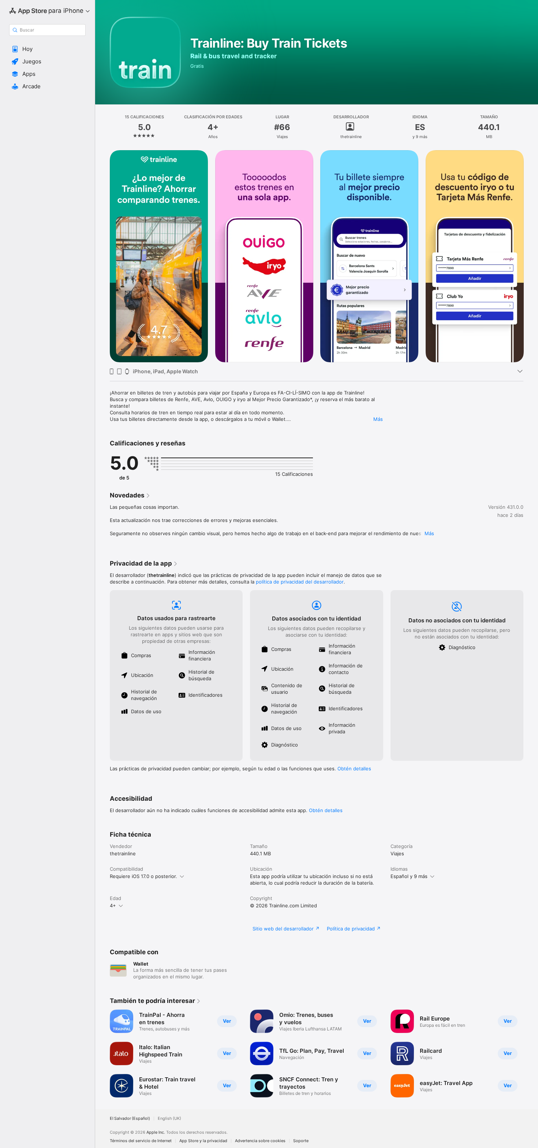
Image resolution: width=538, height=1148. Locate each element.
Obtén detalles (354, 768)
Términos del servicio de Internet (141, 1141)
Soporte (301, 1141)
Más (378, 419)
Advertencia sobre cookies (260, 1141)
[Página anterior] (102, 256)
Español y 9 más (409, 876)
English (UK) (169, 1118)
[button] (47, 49)
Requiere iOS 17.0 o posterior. (143, 876)
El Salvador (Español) (130, 1118)
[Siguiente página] (531, 256)
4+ (113, 905)
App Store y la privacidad (203, 1141)
